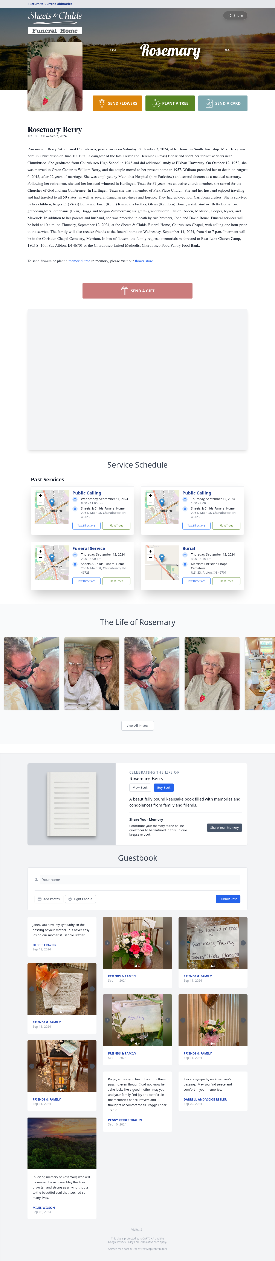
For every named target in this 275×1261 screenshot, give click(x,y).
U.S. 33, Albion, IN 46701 (208, 572)
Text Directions (86, 525)
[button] (52, 502)
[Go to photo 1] (61, 1012)
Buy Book (163, 787)
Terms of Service (149, 1242)
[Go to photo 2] (63, 1012)
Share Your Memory (224, 827)
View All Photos (137, 726)
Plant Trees (116, 525)
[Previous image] (31, 989)
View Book (140, 787)
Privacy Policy (125, 1242)
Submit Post (228, 899)
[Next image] (92, 989)
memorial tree (79, 260)
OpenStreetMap (142, 1249)
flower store (144, 260)
